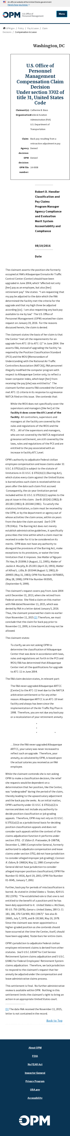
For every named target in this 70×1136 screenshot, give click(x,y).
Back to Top (54, 1021)
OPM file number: (24, 170)
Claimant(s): (22, 110)
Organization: (23, 114)
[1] (35, 617)
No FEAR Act (35, 1064)
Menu (62, 14)
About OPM (35, 1047)
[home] (23, 17)
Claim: (25, 138)
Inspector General (35, 1072)
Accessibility (35, 1097)
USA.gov (35, 1089)
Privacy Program (35, 1081)
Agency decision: (24, 151)
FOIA (35, 1056)
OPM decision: (24, 160)
